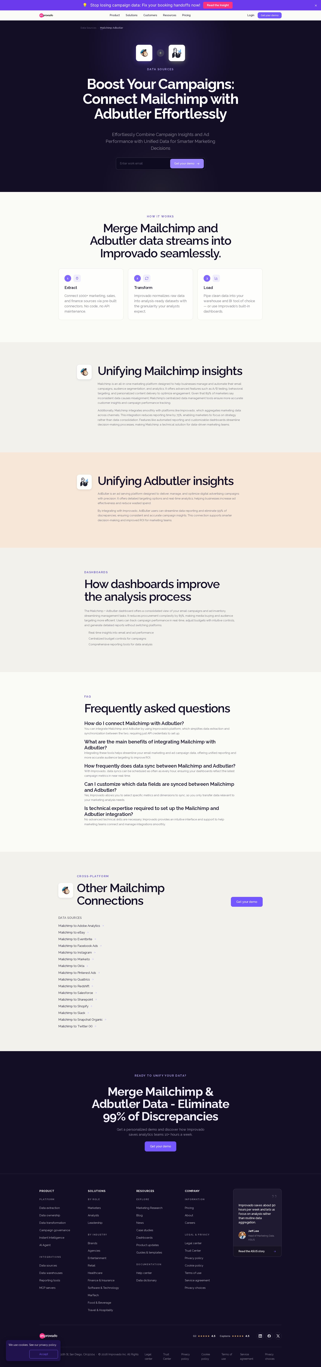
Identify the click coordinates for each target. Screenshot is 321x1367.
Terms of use (193, 1273)
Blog (139, 1215)
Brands (92, 1243)
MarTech (93, 1295)
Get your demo (269, 15)
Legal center (193, 1243)
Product (115, 15)
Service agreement (197, 1280)
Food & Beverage (99, 1302)
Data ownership (49, 1215)
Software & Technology (103, 1288)
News (140, 1222)
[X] (278, 1336)
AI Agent (45, 1245)
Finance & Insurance (101, 1280)
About (189, 1215)
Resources (169, 15)
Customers (150, 15)
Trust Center (193, 1250)
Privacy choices (195, 1288)
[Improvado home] (46, 15)
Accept (43, 1354)
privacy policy (47, 1344)
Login (250, 15)
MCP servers (47, 1288)
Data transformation (52, 1222)
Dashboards (144, 1237)
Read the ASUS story (252, 1251)
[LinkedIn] (260, 1336)
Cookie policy (194, 1265)
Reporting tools (49, 1280)
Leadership (95, 1222)
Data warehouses (50, 1273)
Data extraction (49, 1208)
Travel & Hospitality (100, 1310)
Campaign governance (54, 1230)
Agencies (94, 1250)
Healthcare (95, 1273)
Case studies (144, 1230)
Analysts (93, 1215)
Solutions (131, 15)
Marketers (94, 1208)
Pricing (186, 15)
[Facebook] (269, 1336)
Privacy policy (194, 1258)
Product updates (147, 1245)
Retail (91, 1265)
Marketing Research (149, 1208)
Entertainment (97, 1258)
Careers (190, 1222)
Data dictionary (146, 1280)
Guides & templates (149, 1252)
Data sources (48, 1265)
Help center (144, 1273)
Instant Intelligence (51, 1237)
